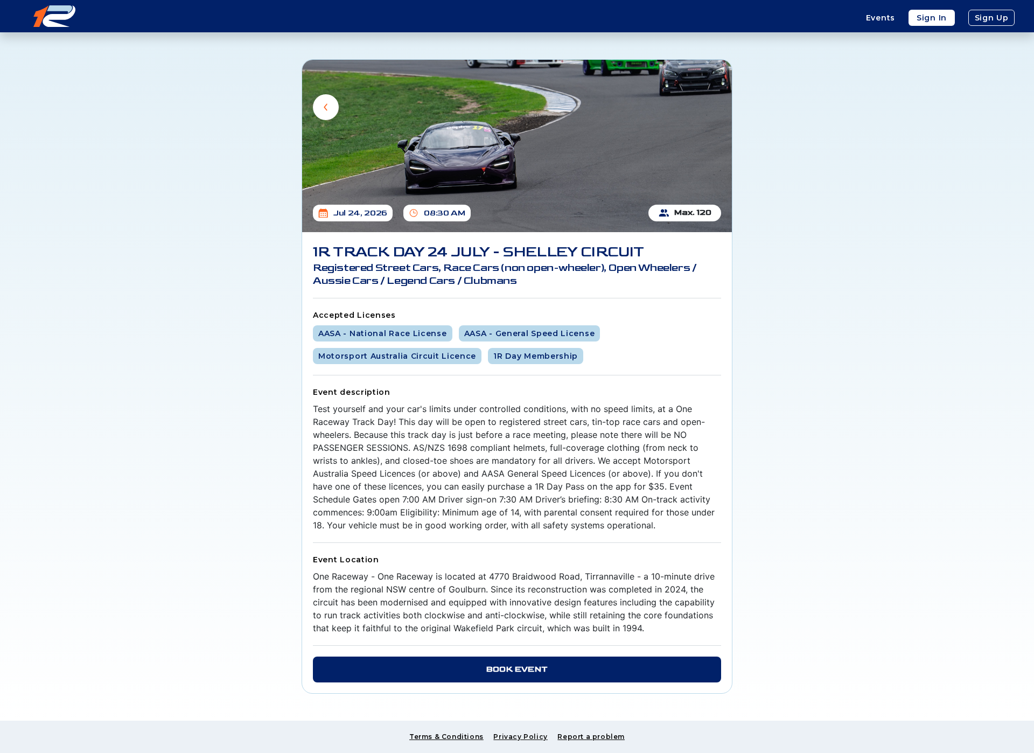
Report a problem (591, 737)
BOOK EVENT (517, 669)
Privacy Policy (520, 737)
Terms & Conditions (446, 737)
